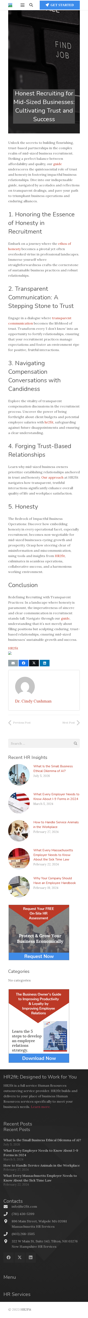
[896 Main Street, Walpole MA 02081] (7, 1221)
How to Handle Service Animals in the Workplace (56, 824)
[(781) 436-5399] (7, 1214)
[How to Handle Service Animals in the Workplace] (19, 830)
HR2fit (13, 648)
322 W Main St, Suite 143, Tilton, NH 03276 (45, 1241)
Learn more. (41, 1107)
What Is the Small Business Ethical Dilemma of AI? (53, 768)
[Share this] (23, 663)
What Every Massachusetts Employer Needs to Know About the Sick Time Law (53, 855)
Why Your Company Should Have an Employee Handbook (54, 880)
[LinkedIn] (31, 1257)
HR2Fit (25, 1309)
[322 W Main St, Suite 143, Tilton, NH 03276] (7, 1241)
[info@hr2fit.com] (7, 1206)
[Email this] (13, 663)
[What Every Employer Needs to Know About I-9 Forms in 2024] (19, 802)
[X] (20, 1257)
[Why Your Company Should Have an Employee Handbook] (19, 886)
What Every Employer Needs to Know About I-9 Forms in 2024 (56, 796)
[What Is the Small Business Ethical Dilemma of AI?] (19, 774)
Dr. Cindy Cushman (33, 701)
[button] (22, 5)
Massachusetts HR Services (33, 1226)
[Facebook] (8, 1257)
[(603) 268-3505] (7, 1234)
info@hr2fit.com (24, 1206)
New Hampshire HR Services (34, 1246)
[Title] (10, 5)
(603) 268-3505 (23, 1234)
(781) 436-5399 (23, 1214)
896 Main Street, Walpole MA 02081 (39, 1221)
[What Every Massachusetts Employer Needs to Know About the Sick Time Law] (19, 858)
